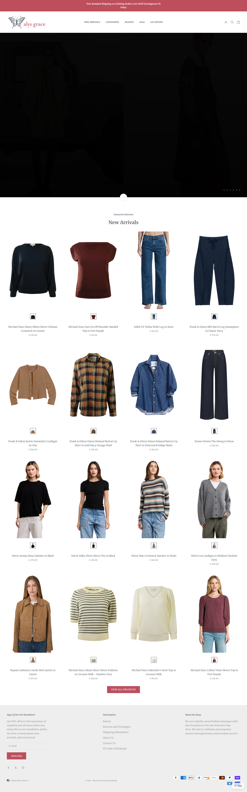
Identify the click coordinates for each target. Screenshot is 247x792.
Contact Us (109, 743)
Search (107, 721)
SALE (142, 22)
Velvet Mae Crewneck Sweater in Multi (153, 555)
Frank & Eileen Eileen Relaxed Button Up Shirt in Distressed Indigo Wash (153, 443)
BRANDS (129, 22)
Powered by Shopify (109, 781)
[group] (123, 115)
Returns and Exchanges (116, 726)
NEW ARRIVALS (92, 22)
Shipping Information (116, 732)
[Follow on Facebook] (8, 767)
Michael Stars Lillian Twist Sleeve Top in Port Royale (214, 672)
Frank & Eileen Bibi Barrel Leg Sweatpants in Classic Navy (214, 328)
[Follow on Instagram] (23, 767)
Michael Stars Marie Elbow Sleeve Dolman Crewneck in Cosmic (32, 328)
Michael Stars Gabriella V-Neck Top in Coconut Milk (154, 672)
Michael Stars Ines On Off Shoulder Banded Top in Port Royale (93, 328)
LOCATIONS (156, 22)
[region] (123, 115)
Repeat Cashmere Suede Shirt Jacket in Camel (32, 672)
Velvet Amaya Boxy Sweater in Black (33, 555)
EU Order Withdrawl (115, 748)
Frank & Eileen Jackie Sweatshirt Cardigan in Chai (32, 443)
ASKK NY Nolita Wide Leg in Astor (154, 326)
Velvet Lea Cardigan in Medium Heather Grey (214, 557)
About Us (108, 737)
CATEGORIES (112, 22)
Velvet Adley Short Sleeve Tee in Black (93, 555)
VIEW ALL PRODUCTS (123, 689)
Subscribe (16, 755)
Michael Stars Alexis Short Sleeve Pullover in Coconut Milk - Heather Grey (93, 672)
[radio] (32, 316)
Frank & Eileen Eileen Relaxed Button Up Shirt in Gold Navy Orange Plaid (93, 443)
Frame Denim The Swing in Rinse (214, 441)
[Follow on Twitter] (15, 767)
